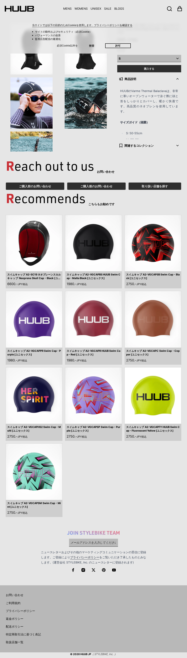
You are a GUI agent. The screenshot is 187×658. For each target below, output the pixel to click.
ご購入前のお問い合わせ (35, 186)
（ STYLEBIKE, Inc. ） (104, 654)
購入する (149, 68)
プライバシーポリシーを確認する (113, 25)
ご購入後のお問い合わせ (96, 186)
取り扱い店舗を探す (155, 186)
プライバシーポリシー (84, 557)
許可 (118, 45)
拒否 (91, 45)
